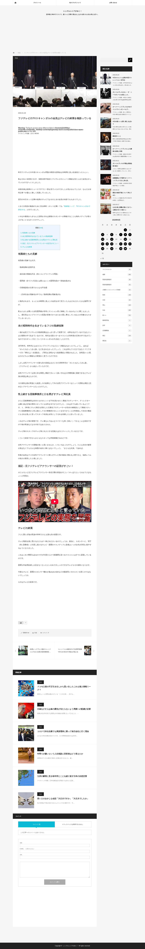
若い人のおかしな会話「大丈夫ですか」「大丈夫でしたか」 (63, 798)
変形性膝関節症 (116, 284)
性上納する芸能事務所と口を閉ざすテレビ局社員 (39, 240)
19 (112, 244)
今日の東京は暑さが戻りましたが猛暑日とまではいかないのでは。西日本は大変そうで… (122, 129)
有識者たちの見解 (28, 233)
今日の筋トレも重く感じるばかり (122, 123)
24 (102, 248)
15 (125, 239)
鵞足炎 (116, 340)
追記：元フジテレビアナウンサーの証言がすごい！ (40, 243)
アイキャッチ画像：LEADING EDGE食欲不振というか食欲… (122, 184)
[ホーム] (15, 2)
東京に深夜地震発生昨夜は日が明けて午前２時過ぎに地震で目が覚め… (122, 140)
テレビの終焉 (26, 247)
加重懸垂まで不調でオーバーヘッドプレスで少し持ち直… (122, 179)
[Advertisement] (72, 36)
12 (112, 239)
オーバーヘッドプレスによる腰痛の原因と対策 (122, 150)
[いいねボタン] (20, 622)
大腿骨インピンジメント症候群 (116, 290)
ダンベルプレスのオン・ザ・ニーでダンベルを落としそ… (122, 93)
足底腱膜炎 (116, 330)
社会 (16, 58)
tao (28, 632)
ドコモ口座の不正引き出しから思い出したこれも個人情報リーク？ (64, 688)
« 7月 (102, 258)
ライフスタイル (116, 269)
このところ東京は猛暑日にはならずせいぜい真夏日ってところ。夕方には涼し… (122, 171)
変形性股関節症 (116, 279)
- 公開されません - (27, 848)
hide (40, 228)
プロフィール (37, 2)
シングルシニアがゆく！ (72, 11)
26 (112, 248)
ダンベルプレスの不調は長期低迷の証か (122, 165)
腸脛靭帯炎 (116, 320)
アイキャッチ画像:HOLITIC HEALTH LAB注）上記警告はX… (122, 199)
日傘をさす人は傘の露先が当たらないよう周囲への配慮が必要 (64, 709)
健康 (117, 274)
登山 (117, 305)
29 (125, 248)
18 (107, 244)
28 (121, 248)
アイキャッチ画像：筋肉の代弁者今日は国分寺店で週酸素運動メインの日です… (122, 156)
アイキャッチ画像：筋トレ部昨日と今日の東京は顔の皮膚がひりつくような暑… (122, 114)
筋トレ (117, 315)
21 (121, 244)
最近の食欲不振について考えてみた (122, 194)
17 (102, 244)
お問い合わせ (113, 2)
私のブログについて (75, 2)
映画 (117, 295)
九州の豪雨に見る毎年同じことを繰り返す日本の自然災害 (62, 776)
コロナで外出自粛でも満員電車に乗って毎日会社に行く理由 (63, 731)
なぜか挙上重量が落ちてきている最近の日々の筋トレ (122, 208)
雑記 (117, 335)
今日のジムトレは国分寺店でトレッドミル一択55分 (122, 79)
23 (130, 244)
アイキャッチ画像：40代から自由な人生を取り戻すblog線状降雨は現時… (122, 98)
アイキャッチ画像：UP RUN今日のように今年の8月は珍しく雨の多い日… (122, 84)
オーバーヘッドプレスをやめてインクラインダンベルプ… (122, 108)
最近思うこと (117, 136)
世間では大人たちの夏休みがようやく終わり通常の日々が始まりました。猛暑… (122, 215)
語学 (116, 325)
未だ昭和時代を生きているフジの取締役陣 (37, 236)
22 (125, 244)
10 (102, 239)
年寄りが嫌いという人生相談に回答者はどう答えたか (60, 754)
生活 (116, 300)
